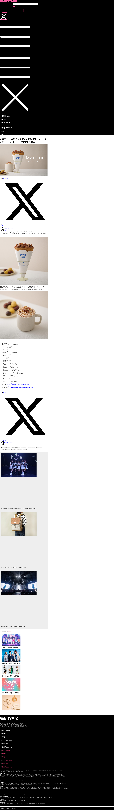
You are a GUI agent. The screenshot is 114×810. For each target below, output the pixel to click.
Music (3, 744)
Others (4, 746)
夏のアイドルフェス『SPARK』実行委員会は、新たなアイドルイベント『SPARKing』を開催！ (11, 693)
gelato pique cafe (6, 447)
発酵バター (20, 449)
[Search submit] (14, 6)
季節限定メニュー (6, 449)
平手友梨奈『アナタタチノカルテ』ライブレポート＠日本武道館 (13, 626)
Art (3, 729)
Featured (4, 734)
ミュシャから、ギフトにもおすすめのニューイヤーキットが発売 (11, 711)
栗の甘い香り (13, 449)
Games (3, 736)
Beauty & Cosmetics (6, 730)
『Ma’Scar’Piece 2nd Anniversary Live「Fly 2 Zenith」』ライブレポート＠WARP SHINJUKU (18, 508)
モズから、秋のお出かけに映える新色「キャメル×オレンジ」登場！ (14, 567)
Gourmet (4, 739)
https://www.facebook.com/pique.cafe (15, 386)
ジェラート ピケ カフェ (15, 447)
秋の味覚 (25, 449)
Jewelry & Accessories (7, 740)
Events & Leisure (6, 762)
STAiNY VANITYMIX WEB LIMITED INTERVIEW (11, 647)
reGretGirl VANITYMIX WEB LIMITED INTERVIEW (11, 663)
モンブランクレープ (30, 447)
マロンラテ (23, 447)
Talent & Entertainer (7, 747)
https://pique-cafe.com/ (13, 383)
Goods (3, 737)
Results (15, 8)
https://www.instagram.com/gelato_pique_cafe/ (18, 384)
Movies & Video (5, 743)
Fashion (4, 733)
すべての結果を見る (18, 10)
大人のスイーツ (39, 447)
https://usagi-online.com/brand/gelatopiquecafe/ (22, 387)
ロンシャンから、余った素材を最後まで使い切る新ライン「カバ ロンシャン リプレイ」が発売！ (11, 676)
